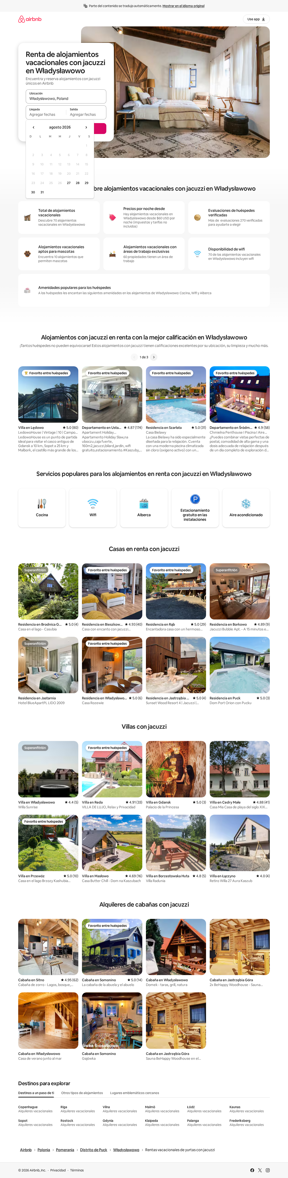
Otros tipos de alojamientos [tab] (82, 1093)
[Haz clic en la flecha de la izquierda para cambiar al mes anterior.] (33, 127)
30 (33, 192)
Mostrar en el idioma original (183, 6)
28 (77, 183)
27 (69, 183)
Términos (77, 1170)
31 (42, 192)
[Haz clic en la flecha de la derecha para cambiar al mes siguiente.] (86, 127)
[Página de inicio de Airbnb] (29, 19)
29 (86, 183)
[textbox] (45, 114)
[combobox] (66, 98)
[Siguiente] (153, 357)
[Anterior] (134, 357)
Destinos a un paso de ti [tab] (36, 1093)
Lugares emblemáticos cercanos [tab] (134, 1093)
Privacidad (58, 1170)
